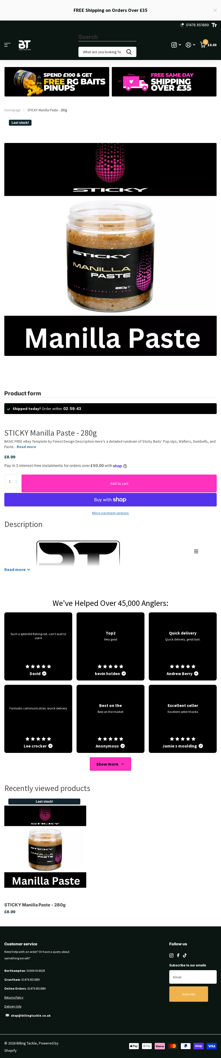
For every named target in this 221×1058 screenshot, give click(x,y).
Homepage (12, 110)
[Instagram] (171, 955)
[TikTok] (185, 955)
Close (215, 10)
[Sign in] (190, 45)
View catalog (7, 45)
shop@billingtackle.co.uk (31, 1015)
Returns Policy (13, 997)
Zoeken (129, 52)
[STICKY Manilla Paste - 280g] (45, 846)
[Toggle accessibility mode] (214, 25)
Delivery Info (12, 1006)
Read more (26, 446)
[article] (38, 646)
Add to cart (119, 483)
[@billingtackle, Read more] (176, 45)
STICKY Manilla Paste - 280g (34, 904)
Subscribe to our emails (187, 965)
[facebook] (178, 955)
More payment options (110, 512)
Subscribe (189, 994)
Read (15, 569)
